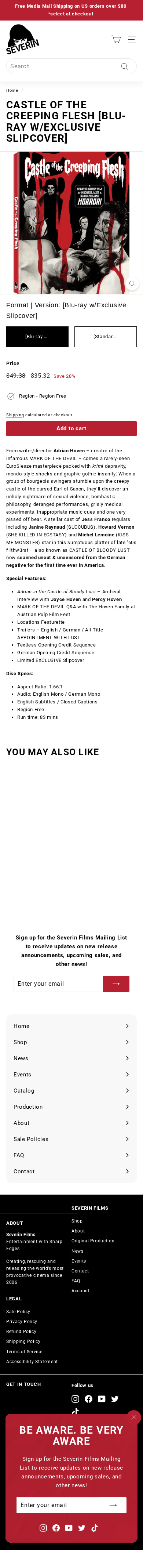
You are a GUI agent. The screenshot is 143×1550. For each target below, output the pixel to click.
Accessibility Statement (32, 1361)
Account (81, 1290)
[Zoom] (132, 283)
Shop (77, 1221)
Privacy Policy (21, 1321)
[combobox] (71, 66)
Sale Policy (18, 1311)
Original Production (93, 1240)
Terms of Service (24, 1351)
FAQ (76, 1280)
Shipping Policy (23, 1341)
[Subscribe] (113, 1505)
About (78, 1231)
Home (12, 90)
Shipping (15, 415)
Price (12, 363)
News (78, 1251)
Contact (80, 1271)
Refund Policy (21, 1331)
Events (79, 1261)
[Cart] (116, 39)
